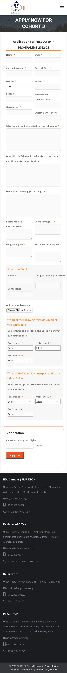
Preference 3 (15, 355)
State (10, 93)
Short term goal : (45, 221)
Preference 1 (15, 343)
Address (40, 81)
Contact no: (15, 288)
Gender (11, 81)
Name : (10, 54)
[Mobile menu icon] (62, 7)
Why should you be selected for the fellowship (32, 125)
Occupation (13, 107)
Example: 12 (39, 445)
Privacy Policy (51, 665)
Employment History (47, 112)
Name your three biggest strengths (26, 191)
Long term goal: (15, 244)
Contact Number (16, 68)
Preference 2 (43, 343)
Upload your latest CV (19, 305)
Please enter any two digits (21, 440)
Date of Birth (43, 68)
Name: (12, 275)
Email (38, 54)
